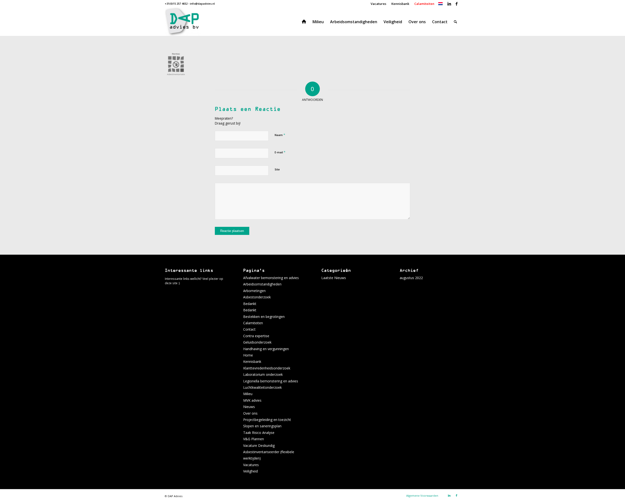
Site (277, 169)
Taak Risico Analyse (258, 432)
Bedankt (249, 303)
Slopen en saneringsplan (262, 426)
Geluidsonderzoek (257, 342)
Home (248, 355)
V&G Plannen (253, 439)
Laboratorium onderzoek (263, 374)
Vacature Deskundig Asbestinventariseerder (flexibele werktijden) (268, 452)
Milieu (247, 393)
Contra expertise (256, 336)
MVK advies (252, 400)
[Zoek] (455, 22)
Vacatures (251, 464)
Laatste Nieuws (333, 277)
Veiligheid (250, 471)
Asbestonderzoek (257, 297)
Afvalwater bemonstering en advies (271, 277)
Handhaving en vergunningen (266, 348)
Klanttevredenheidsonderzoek (266, 368)
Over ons (250, 413)
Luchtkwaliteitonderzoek (262, 387)
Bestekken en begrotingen (264, 316)
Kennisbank (252, 361)
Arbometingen (254, 290)
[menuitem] (378, 3)
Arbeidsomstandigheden (262, 284)
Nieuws (249, 406)
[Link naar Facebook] (456, 3)
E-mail (280, 152)
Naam (280, 135)
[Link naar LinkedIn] (449, 3)
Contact (249, 329)
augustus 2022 (411, 277)
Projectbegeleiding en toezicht (267, 419)
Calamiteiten (253, 323)
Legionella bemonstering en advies (270, 381)
